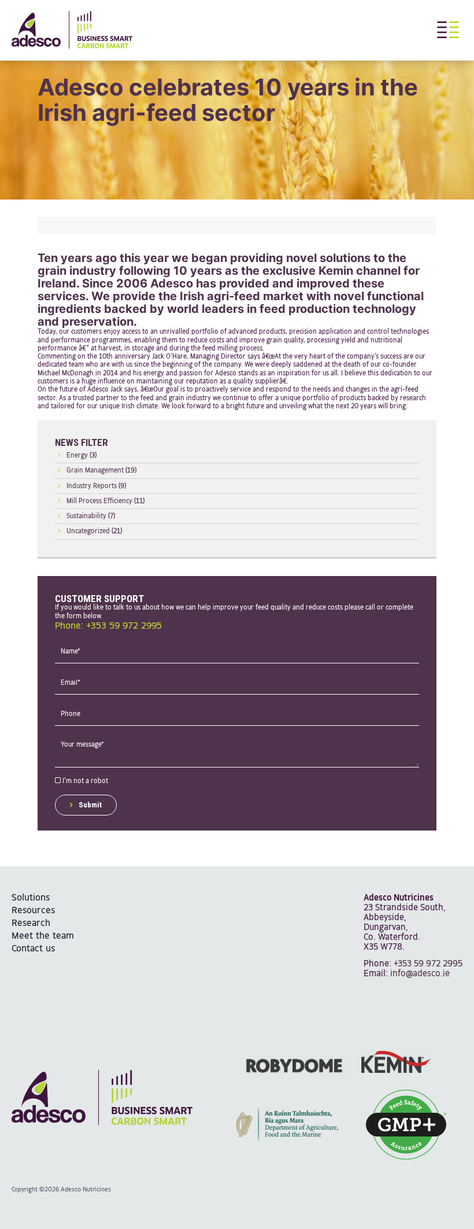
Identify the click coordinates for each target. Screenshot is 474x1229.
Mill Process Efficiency (99, 501)
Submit (90, 804)
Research (31, 923)
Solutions (31, 898)
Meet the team (43, 936)
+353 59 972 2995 (428, 963)
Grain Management (95, 470)
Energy (77, 455)
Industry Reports (91, 486)
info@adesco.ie (420, 973)
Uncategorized (88, 531)
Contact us (33, 949)
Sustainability (86, 516)
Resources (33, 911)
